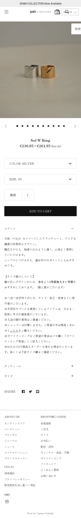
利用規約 (9, 473)
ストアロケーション (16, 452)
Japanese (68, 11)
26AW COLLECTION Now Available (41, 3)
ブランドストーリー (16, 458)
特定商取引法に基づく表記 (19, 485)
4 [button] (33, 126)
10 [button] (64, 126)
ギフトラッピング (51, 458)
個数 (13, 195)
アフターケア (48, 464)
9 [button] (59, 126)
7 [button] (48, 126)
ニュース (9, 446)
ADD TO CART (40, 211)
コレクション (12, 429)
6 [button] (43, 126)
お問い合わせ (48, 476)
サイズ (44, 435)
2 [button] (22, 126)
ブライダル (10, 435)
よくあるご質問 (50, 470)
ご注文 (44, 429)
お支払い (46, 440)
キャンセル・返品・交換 (55, 452)
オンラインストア (14, 423)
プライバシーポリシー (17, 479)
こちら (14, 330)
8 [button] (53, 126)
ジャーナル (10, 440)
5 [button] (38, 126)
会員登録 (46, 423)
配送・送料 (47, 446)
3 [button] (28, 126)
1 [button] (17, 126)
